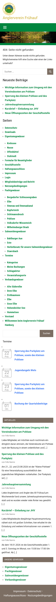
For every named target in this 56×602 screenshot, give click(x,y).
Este (9, 242)
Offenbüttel (13, 151)
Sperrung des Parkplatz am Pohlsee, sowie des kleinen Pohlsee (30, 355)
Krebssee (11, 143)
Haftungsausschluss (15, 168)
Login (7, 177)
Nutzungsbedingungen (16, 186)
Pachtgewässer (12, 190)
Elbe (9, 201)
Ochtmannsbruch (15, 214)
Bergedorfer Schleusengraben (22, 197)
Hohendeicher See (16, 307)
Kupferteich (13, 210)
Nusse (10, 147)
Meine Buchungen (16, 266)
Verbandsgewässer (14, 279)
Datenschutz (11, 127)
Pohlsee (11, 218)
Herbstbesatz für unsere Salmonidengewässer (29, 247)
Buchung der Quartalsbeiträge (31, 403)
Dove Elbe (12, 290)
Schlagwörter (13, 271)
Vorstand (9, 316)
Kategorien (12, 262)
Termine (9, 255)
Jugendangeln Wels (25, 370)
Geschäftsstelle (13, 164)
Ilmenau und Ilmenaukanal (20, 205)
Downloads (10, 132)
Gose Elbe (12, 303)
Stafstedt (11, 156)
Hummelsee (13, 312)
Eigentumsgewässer (15, 136)
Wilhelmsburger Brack (18, 227)
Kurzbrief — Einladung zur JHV (21, 108)
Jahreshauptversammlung (19, 104)
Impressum (10, 173)
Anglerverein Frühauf (20, 18)
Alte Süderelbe (14, 286)
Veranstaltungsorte (16, 275)
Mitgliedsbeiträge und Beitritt (20, 181)
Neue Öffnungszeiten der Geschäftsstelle (27, 113)
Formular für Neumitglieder (18, 160)
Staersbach (12, 251)
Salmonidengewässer (15, 231)
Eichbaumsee (13, 295)
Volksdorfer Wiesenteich (19, 222)
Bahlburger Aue (14, 238)
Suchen (46, 333)
